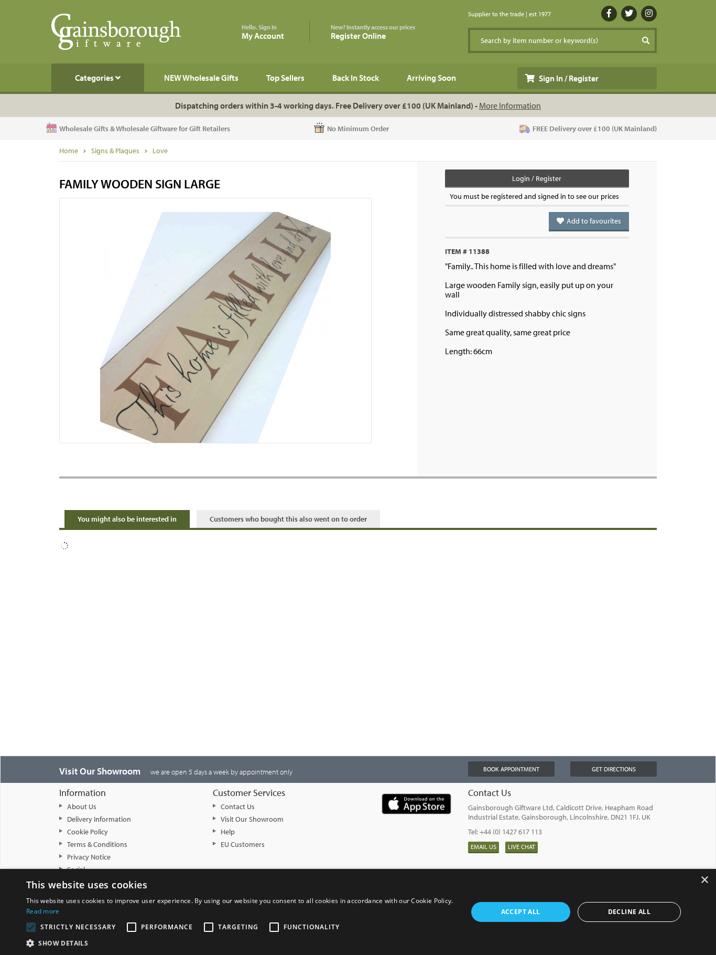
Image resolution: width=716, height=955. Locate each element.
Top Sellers (285, 77)
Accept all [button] (520, 911)
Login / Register (536, 178)
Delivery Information (99, 819)
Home (68, 150)
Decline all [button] (629, 911)
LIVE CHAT (521, 847)
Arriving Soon (431, 77)
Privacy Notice (89, 857)
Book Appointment (511, 769)
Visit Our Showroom (252, 819)
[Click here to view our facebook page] (609, 14)
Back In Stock (355, 77)
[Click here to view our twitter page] (629, 14)
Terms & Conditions (97, 844)
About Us (81, 806)
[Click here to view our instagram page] (649, 14)
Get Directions (614, 769)
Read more (43, 911)
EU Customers (243, 844)
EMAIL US (483, 847)
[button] (240, 942)
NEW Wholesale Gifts (201, 77)
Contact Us (238, 806)
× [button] (704, 880)
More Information (510, 105)
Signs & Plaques (115, 150)
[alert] (358, 912)
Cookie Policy (87, 831)
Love (160, 150)
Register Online (373, 32)
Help (228, 831)
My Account (263, 32)
